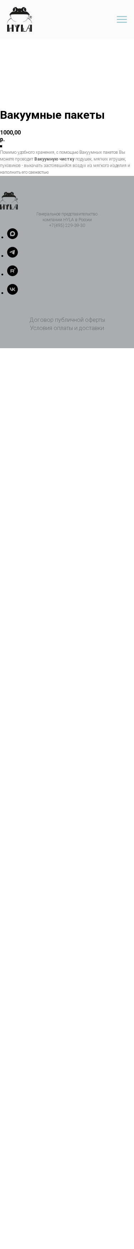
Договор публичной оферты (67, 319)
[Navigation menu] (122, 19)
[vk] (12, 293)
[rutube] (12, 274)
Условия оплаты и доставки (67, 328)
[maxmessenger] (12, 237)
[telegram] (12, 256)
